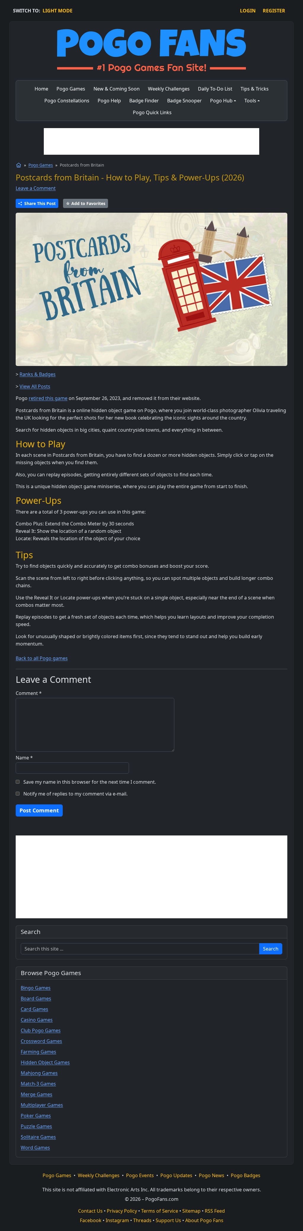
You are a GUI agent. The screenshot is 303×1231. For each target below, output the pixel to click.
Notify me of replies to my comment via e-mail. (75, 793)
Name (24, 757)
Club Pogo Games (41, 1030)
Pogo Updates (176, 1175)
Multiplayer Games (42, 1105)
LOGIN (248, 10)
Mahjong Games (39, 1073)
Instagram (117, 1220)
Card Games (34, 1009)
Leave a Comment (36, 188)
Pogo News (211, 1175)
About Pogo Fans (204, 1220)
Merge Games (36, 1094)
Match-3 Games (38, 1083)
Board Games (36, 998)
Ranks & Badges (38, 374)
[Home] (19, 165)
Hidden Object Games (45, 1062)
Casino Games (37, 1020)
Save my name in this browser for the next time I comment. (89, 782)
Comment (29, 693)
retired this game (48, 398)
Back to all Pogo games (42, 658)
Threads (142, 1220)
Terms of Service (159, 1211)
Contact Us (90, 1211)
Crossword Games (41, 1041)
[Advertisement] (151, 141)
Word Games (35, 1147)
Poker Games (36, 1115)
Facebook (90, 1220)
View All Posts (35, 386)
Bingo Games (36, 988)
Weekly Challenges (99, 1175)
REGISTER (274, 10)
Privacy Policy (122, 1211)
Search (270, 949)
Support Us (168, 1220)
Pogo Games (40, 165)
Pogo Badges (245, 1175)
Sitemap (191, 1211)
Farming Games (38, 1051)
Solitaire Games (38, 1137)
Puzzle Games (36, 1126)
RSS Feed (215, 1211)
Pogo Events (140, 1175)
